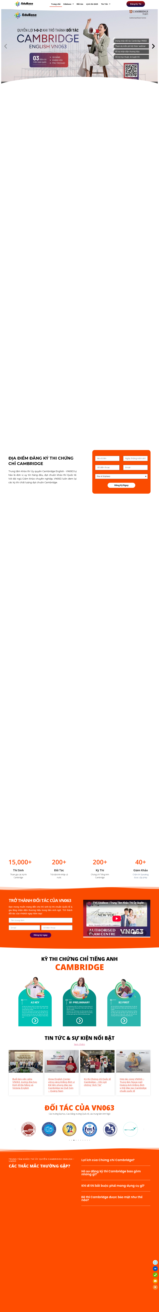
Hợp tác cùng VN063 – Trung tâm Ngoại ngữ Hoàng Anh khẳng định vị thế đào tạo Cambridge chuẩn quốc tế (133, 1085)
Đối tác (80, 4)
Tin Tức (104, 4)
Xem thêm (79, 1044)
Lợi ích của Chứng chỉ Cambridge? (108, 1160)
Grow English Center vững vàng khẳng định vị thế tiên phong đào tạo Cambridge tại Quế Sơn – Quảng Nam (61, 1085)
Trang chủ (55, 4)
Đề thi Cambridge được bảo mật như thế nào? (111, 1198)
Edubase (67, 4)
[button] (5, 46)
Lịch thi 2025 (92, 4)
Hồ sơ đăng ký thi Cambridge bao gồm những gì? (111, 1172)
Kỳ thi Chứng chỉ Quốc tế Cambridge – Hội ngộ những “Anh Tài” (97, 1082)
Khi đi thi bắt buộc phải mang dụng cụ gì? (112, 1186)
